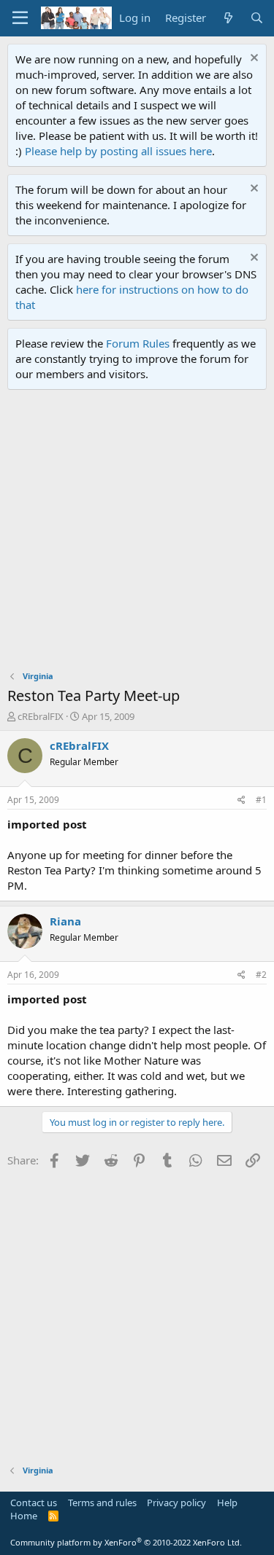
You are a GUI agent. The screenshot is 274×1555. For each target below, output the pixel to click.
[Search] (257, 17)
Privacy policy (176, 1502)
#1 (261, 800)
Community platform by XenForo (126, 1542)
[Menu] (20, 18)
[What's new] (227, 17)
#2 (261, 974)
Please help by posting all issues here (118, 151)
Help (227, 1502)
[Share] (241, 800)
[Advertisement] (137, 533)
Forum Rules (138, 343)
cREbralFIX (41, 716)
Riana (65, 921)
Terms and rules (102, 1502)
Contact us (33, 1502)
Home (23, 1515)
